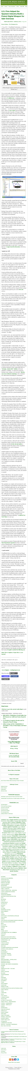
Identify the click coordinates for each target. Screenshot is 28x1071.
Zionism (16, 871)
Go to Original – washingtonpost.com (11, 670)
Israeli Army (11, 844)
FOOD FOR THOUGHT (5, 1009)
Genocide (22, 834)
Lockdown (9, 847)
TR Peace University (5, 807)
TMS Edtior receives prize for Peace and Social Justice (11, 796)
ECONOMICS (3, 980)
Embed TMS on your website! (14, 1062)
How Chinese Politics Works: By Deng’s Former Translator (12, 780)
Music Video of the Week (6, 1025)
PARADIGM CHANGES (5, 962)
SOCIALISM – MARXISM (6, 953)
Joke (25, 844)
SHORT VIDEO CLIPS (5, 1019)
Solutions (13, 861)
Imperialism (14, 839)
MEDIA (2, 929)
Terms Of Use (3, 1049)
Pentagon (22, 855)
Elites (23, 829)
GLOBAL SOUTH (4, 930)
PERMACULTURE (4, 986)
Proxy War (20, 857)
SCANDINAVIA (4, 941)
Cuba (19, 826)
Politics (7, 857)
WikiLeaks (22, 869)
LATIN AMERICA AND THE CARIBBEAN (9, 932)
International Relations (9, 843)
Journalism (5, 846)
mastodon (6, 676)
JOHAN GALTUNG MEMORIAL (7, 878)
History (19, 837)
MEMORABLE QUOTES (5, 909)
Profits (15, 857)
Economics (14, 829)
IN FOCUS (3, 905)
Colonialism (23, 823)
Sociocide (8, 861)
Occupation (14, 852)
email (13, 673)
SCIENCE (3, 970)
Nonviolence (16, 850)
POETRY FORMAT (4, 1012)
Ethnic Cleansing (15, 831)
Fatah (16, 832)
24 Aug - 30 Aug (14, 748)
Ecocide (8, 829)
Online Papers (4, 787)
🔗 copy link (5, 679)
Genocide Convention (7, 836)
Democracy (10, 828)
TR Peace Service (4, 809)
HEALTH (2, 958)
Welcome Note (4, 790)
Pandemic (13, 855)
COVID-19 (23, 825)
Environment (7, 831)
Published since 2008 (14, 1068)
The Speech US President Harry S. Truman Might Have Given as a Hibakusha (13, 1040)
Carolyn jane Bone (4, 1031)
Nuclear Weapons (7, 852)
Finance (20, 832)
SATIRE (2, 967)
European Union (6, 832)
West (25, 868)
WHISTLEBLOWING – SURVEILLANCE (9, 959)
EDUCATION (3, 924)
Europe (22, 831)
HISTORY (3, 956)
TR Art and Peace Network (6, 806)
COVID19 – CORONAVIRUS (6, 1003)
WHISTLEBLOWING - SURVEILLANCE (12, 21)
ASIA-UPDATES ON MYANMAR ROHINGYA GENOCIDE (12, 920)
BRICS (9, 822)
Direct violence (17, 828)
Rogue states (23, 858)
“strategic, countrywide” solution (10, 369)
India (19, 839)
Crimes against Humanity (10, 827)
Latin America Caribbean (19, 846)
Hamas (4, 837)
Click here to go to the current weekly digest (12, 709)
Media (19, 847)
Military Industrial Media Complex (16, 849)
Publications (3, 789)
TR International (4, 804)
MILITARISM (3, 899)
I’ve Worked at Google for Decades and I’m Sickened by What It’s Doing (13, 721)
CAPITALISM (3, 950)
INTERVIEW (3, 977)
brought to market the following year (16, 650)
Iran (20, 843)
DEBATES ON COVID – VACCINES (8, 968)
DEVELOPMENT (4, 983)
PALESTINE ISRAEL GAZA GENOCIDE (8, 938)
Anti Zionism (4, 821)
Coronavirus (10, 825)
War (2, 868)
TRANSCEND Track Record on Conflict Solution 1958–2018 (13, 798)
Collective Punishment (14, 823)
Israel (23, 843)
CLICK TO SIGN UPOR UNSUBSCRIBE (14, 756)
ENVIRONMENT (4, 952)
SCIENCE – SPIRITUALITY (6, 1004)
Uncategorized (4, 1021)
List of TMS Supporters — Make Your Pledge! (14, 742)
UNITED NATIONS (4, 944)
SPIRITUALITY (4, 1010)
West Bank (6, 869)
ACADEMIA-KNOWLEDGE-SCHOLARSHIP (9, 947)
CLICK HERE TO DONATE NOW (14, 734)
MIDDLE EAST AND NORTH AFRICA (8, 936)
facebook (15, 676)
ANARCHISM (3, 985)
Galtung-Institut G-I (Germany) (7, 813)
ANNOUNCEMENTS (5, 884)
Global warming (22, 836)
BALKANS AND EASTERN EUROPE (8, 921)
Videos (17, 6)
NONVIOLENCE (4, 893)
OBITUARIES (3, 1013)
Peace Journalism (12, 6)
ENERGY (3, 918)
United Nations (15, 865)
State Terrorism (21, 861)
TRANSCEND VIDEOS (5, 881)
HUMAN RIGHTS (4, 902)
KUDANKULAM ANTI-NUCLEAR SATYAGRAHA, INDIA (11, 988)
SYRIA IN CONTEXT (5, 943)
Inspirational (13, 840)
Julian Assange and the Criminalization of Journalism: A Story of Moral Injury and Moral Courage (14, 725)
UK (3, 864)
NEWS (2, 912)
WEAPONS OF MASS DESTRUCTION (8, 896)
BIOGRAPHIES (4, 885)
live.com (21, 289)
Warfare (20, 868)
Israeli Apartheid (5, 844)
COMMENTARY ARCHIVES (6, 1022)
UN (9, 865)
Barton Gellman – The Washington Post (10, 24)
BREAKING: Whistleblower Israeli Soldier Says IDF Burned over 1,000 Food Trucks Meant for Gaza (14, 716)
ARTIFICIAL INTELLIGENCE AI (7, 949)
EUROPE (3, 927)
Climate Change (6, 823)
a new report (12, 110)
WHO (18, 869)
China (23, 822)
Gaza (16, 834)
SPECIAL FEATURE (5, 971)
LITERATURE (3, 992)
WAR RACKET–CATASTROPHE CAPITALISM (10, 915)
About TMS (22, 6)
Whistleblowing (13, 869)
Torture (20, 863)
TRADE (2, 982)
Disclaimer (3, 1051)
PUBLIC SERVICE (4, 989)
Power (12, 857)
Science (8, 859)
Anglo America (14, 819)
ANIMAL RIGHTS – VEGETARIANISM (8, 1001)
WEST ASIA (3, 946)
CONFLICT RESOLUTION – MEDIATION (9, 890)
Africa (7, 819)
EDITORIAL (3, 876)
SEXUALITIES (4, 998)
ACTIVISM (3, 908)
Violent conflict (22, 866)
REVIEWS (3, 965)
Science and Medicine (16, 859)
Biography (5, 822)
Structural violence (7, 863)
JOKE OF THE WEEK (5, 1015)
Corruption (17, 825)
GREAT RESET (4, 979)
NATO (11, 851)
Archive (6, 6)
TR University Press (5, 812)
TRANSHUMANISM (5, 974)
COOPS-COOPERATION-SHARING (8, 891)
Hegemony (13, 837)
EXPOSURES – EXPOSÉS (6, 955)
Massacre (14, 847)
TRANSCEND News (5, 879)
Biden (20, 821)
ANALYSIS (3, 900)
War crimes (7, 868)
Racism (8, 858)
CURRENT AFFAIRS (5, 997)
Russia (4, 860)
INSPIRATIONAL (4, 1007)
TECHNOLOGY (4, 903)
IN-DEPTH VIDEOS (5, 1018)
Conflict (4, 825)
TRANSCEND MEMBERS (6, 894)
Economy (19, 829)
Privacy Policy (4, 1052)
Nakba (7, 850)
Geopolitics (15, 836)
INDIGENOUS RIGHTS (5, 961)
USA (22, 865)
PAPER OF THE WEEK (5, 882)
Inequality (8, 840)
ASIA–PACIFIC (4, 917)
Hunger (8, 839)
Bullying (13, 822)
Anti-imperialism (23, 819)
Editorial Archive (4, 786)
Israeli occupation (19, 844)
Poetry (3, 857)
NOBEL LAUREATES (5, 888)
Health (8, 837)
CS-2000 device (10, 98)
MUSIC (2, 994)
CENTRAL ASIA (4, 926)
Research (17, 858)
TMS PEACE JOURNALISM (6, 887)
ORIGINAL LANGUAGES (6, 1016)
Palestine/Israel (6, 855)
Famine (12, 832)
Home (2, 6)
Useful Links (3, 1048)
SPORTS (3, 1006)
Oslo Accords (13, 853)
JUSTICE (3, 914)
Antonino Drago (4, 1041)
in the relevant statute (16, 444)
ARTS (2, 976)
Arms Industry (10, 821)
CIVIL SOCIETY (4, 995)
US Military (9, 866)
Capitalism (19, 822)
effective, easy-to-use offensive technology (13, 372)
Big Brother (24, 821)
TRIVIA (2, 991)
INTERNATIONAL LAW (5, 940)
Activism (3, 819)
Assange (16, 821)
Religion (12, 858)
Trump (24, 863)
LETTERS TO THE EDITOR (6, 1000)
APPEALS (3, 935)
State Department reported (8, 542)
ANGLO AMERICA (4, 911)
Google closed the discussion (13, 247)
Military (6, 849)
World (11, 871)
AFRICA (2, 906)
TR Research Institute (5, 810)
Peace (17, 855)
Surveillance (15, 863)
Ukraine (6, 865)
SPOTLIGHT (3, 933)
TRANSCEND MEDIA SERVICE (13, 1)
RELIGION (3, 973)
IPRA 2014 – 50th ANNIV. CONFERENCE (9, 1024)
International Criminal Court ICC (17, 841)
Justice (10, 846)
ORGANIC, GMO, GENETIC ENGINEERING (9, 964)
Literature (5, 847)
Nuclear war (22, 850)
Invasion (17, 843)
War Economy (14, 868)
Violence (15, 866)
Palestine (20, 854)
